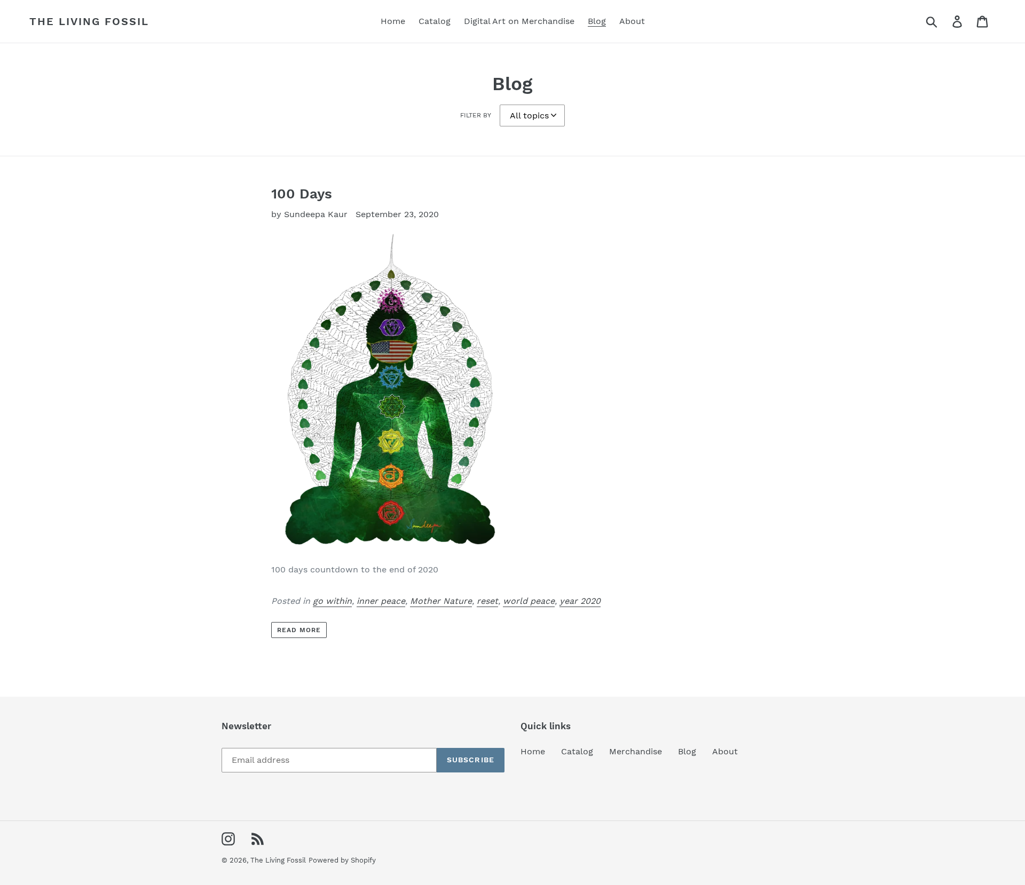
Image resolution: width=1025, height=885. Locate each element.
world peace (529, 601)
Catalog (577, 751)
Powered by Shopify (342, 860)
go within (332, 601)
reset (487, 601)
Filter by (475, 115)
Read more (299, 630)
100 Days (301, 194)
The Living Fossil (89, 21)
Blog (687, 751)
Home (533, 751)
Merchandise (635, 751)
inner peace (381, 601)
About (725, 751)
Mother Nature (441, 601)
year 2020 (580, 601)
